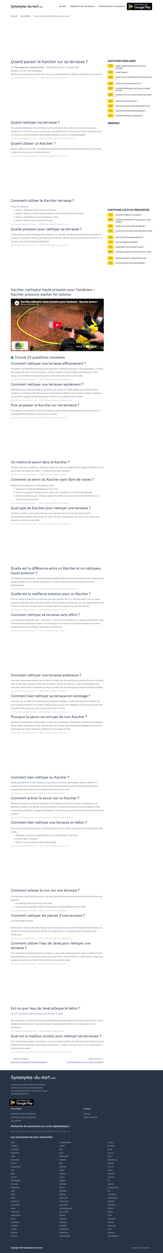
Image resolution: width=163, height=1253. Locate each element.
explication (16, 1215)
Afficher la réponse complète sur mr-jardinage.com (55, 524)
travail (110, 1153)
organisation (65, 1236)
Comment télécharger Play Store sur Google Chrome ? (132, 89)
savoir (62, 1177)
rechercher (64, 1232)
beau (13, 1208)
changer (62, 1184)
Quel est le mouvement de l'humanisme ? (29, 1062)
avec (110, 1215)
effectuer (112, 1205)
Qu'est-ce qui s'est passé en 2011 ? (128, 83)
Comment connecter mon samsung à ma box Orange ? (133, 221)
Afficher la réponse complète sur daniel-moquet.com (55, 1052)
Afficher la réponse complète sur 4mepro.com (53, 610)
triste (13, 1218)
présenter (15, 1201)
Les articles (16, 1121)
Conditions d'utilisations (140, 1248)
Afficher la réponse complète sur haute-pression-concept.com (58, 589)
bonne (62, 1187)
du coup (14, 1184)
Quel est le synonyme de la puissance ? (130, 111)
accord (14, 1236)
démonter (63, 1205)
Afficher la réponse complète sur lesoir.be (52, 964)
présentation (113, 1187)
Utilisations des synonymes (82, 6)
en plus (111, 1142)
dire (61, 1163)
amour (14, 1163)
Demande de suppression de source (24, 78)
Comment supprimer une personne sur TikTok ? (133, 253)
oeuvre (111, 1184)
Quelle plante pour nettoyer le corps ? (129, 247)
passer (111, 1222)
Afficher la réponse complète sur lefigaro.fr (52, 691)
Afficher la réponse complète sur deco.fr (52, 793)
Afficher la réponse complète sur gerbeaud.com (54, 712)
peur (110, 1229)
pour (61, 1153)
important (15, 1160)
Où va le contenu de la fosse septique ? (130, 263)
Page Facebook (90, 1117)
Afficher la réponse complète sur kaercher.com (54, 156)
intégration (64, 1201)
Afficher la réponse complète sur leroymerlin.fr (54, 245)
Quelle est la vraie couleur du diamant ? (130, 226)
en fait (110, 1167)
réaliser (62, 1194)
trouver (111, 1163)
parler (110, 1212)
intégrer (111, 1201)
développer (16, 1180)
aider (13, 1194)
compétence (113, 1236)
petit (13, 1173)
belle (13, 1198)
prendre (62, 1160)
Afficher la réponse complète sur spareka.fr (53, 474)
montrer (111, 1177)
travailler (111, 1218)
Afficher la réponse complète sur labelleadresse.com (56, 379)
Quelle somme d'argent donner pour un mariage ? (130, 67)
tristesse (63, 1222)
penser (62, 1215)
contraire (15, 1149)
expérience (112, 1160)
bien (109, 1156)
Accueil (62, 6)
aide (13, 1191)
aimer (61, 1170)
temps (110, 1170)
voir (12, 1170)
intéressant (113, 1198)
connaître (15, 1205)
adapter (14, 1232)
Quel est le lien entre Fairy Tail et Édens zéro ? (133, 106)
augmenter (16, 1167)
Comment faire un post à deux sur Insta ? (85, 1062)
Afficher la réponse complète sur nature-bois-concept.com (57, 138)
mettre (62, 1146)
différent (63, 1191)
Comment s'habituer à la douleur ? (128, 215)
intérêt (13, 1229)
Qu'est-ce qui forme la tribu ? (126, 101)
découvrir (63, 1198)
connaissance (65, 1208)
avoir (110, 1149)
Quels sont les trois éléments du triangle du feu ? (133, 78)
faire (13, 1142)
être (61, 1149)
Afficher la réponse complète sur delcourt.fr (53, 78)
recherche (15, 1212)
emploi (111, 1208)
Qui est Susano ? (121, 72)
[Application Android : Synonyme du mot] (139, 6)
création (14, 1225)
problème (15, 1153)
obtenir (62, 1173)
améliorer (15, 1222)
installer (62, 1167)
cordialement (65, 1142)
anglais (14, 1146)
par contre (63, 1212)
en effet (111, 1146)
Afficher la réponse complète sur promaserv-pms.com (56, 817)
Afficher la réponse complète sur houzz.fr (52, 631)
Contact (86, 1114)
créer (13, 1156)
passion (111, 1232)
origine (62, 1180)
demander (63, 1156)
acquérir (62, 1225)
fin (109, 1180)
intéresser (15, 1187)
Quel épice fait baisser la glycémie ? (129, 116)
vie (109, 1191)
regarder (63, 1218)
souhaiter (112, 1194)
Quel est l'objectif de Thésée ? (126, 242)
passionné (64, 1229)
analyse (111, 1173)
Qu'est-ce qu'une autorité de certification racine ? (133, 232)
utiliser (14, 1177)
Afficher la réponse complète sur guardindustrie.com (55, 400)
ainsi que (112, 1225)
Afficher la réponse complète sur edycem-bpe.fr (54, 846)
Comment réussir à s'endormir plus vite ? (131, 258)
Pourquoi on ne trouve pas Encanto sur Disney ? (133, 96)
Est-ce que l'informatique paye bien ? (129, 237)
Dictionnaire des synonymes (112, 6)
